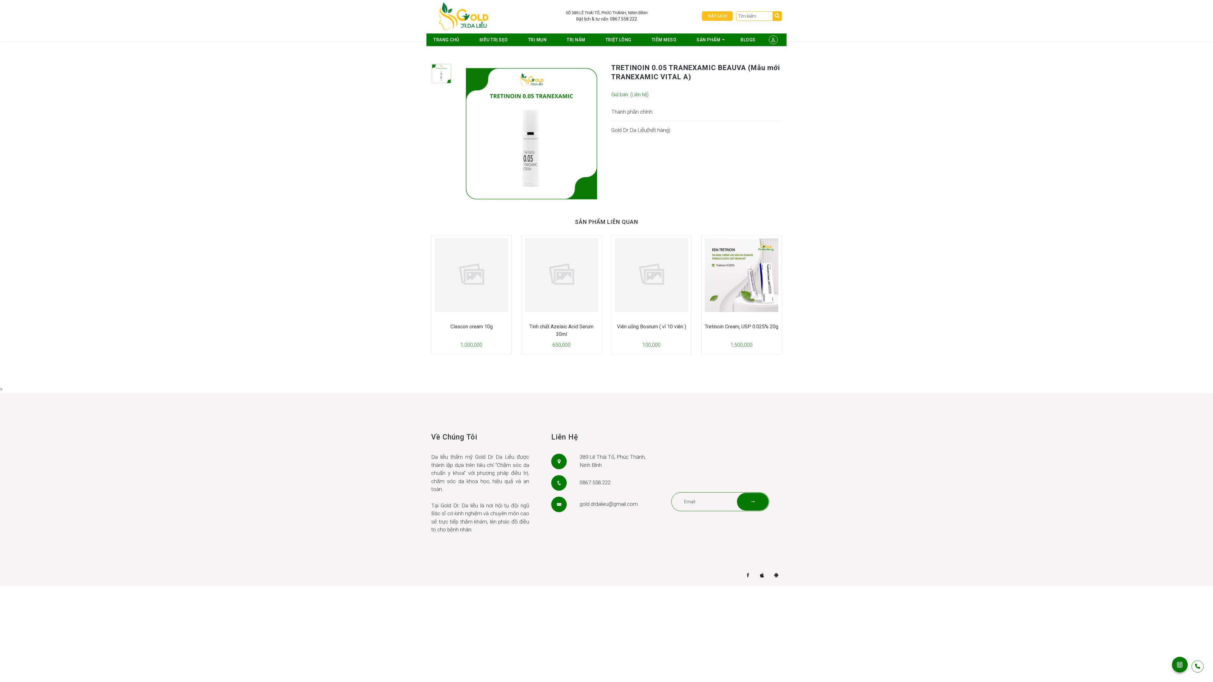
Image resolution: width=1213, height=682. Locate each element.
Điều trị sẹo (494, 39)
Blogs (748, 39)
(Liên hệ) (639, 95)
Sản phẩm (708, 39)
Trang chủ (446, 39)
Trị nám (576, 39)
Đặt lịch (717, 16)
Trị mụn (537, 39)
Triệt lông (618, 39)
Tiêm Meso (664, 39)
